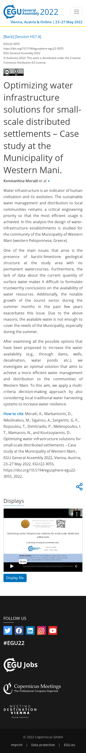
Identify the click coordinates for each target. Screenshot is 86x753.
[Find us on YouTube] (52, 631)
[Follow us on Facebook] (19, 631)
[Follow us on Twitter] (7, 631)
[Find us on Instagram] (41, 631)
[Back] (8, 36)
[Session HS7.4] (28, 36)
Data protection (43, 745)
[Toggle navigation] (76, 11)
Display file (15, 577)
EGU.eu (69, 745)
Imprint (16, 745)
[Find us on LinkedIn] (30, 631)
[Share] (79, 488)
